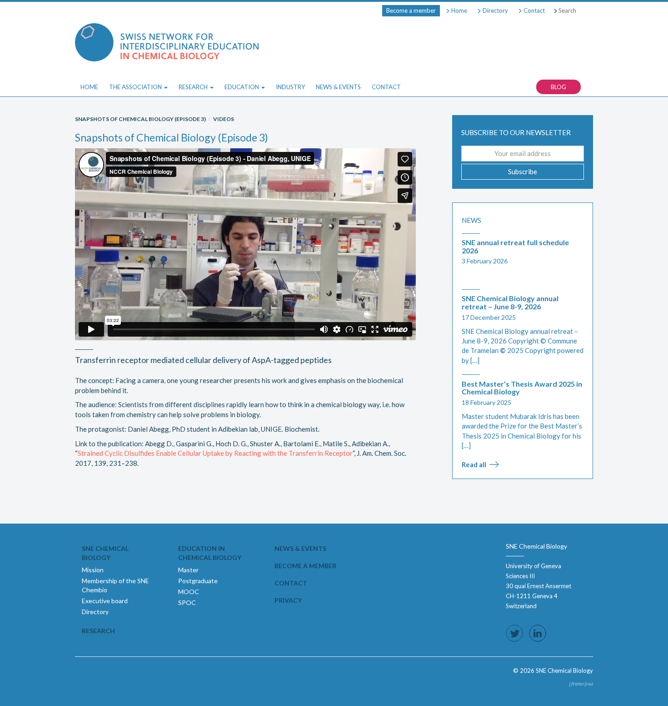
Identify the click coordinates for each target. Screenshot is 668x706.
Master (188, 570)
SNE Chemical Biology (105, 553)
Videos (223, 119)
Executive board (105, 601)
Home (458, 10)
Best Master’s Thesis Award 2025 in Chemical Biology (522, 387)
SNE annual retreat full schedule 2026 (515, 246)
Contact (533, 10)
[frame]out (581, 683)
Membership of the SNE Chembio (115, 585)
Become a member (411, 10)
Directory (494, 10)
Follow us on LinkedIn (537, 633)
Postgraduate (198, 581)
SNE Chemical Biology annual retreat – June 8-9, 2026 (510, 302)
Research (98, 631)
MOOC (188, 591)
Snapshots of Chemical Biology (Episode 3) (140, 119)
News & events (300, 548)
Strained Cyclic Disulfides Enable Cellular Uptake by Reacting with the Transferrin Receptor (215, 453)
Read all (474, 464)
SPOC (187, 602)
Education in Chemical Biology (209, 553)
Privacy (288, 600)
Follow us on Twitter (514, 633)
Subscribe (522, 171)
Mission (93, 570)
